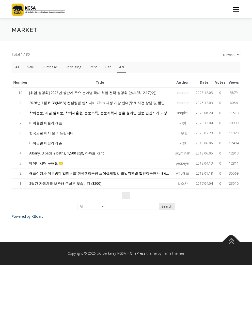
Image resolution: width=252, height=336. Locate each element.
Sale (30, 67)
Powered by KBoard (28, 216)
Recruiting (73, 67)
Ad (121, 67)
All (17, 67)
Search (166, 206)
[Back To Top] (231, 242)
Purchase (49, 67)
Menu (236, 9)
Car (108, 67)
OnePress (137, 253)
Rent (93, 67)
